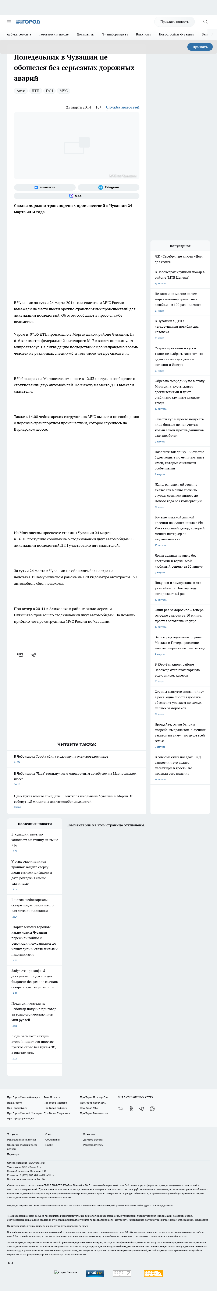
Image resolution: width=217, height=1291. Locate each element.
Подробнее (201, 1219)
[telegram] (35, 655)
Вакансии (143, 34)
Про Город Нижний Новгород (24, 1113)
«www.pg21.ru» (36, 1162)
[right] (212, 34)
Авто (21, 90)
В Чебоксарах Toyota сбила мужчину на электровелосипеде (61, 758)
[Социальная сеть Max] (76, 196)
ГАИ (49, 90)
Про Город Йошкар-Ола (94, 1097)
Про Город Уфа (89, 1107)
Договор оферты (93, 1139)
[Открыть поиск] (205, 22)
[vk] (20, 655)
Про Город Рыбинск (55, 1107)
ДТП (35, 90)
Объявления (52, 1139)
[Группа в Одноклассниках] (131, 1108)
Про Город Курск (17, 1107)
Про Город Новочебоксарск (23, 1097)
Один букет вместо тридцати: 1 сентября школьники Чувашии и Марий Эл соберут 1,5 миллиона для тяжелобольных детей (73, 801)
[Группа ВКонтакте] (45, 187)
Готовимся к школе (54, 34)
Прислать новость (174, 21)
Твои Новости (52, 1097)
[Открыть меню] (9, 22)
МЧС (64, 90)
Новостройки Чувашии (176, 34)
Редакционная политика (21, 1139)
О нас (48, 1134)
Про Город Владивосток (94, 1113)
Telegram (12, 1134)
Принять (200, 47)
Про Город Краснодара (21, 1118)
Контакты (89, 1134)
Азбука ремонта (19, 34)
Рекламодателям (93, 1144)
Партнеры (13, 1154)
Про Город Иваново (55, 1102)
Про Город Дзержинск (57, 1113)
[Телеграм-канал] (108, 187)
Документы (85, 34)
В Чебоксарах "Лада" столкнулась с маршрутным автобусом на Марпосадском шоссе (75, 778)
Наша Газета (14, 1102)
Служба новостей (122, 107)
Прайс (49, 1144)
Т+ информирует (115, 34)
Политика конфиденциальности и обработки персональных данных (47, 1225)
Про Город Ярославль (93, 1102)
